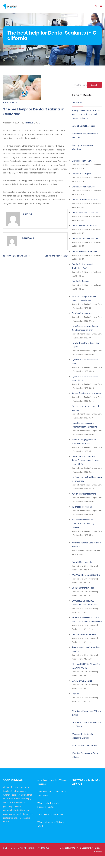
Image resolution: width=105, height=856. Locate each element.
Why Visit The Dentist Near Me (86, 575)
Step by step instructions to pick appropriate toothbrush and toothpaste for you (86, 114)
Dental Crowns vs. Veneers (84, 634)
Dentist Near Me (67, 848)
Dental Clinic (77, 102)
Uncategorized (10, 102)
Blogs (97, 848)
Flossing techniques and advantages (82, 147)
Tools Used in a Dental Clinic (84, 745)
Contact (98, 851)
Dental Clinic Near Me (82, 562)
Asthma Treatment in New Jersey (86, 393)
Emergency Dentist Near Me (84, 587)
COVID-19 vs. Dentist (82, 681)
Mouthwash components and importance (85, 135)
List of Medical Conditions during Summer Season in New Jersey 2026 (85, 460)
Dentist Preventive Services (84, 251)
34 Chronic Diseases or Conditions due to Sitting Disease (83, 523)
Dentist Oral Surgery (81, 173)
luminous (29, 122)
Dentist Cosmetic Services (84, 186)
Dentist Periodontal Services (85, 212)
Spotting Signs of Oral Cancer (16, 255)
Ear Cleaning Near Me (82, 313)
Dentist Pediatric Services (83, 160)
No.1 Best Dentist (85, 848)
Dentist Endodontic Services (84, 225)
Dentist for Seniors (80, 281)
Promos (75, 693)
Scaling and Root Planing (56, 255)
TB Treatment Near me (82, 506)
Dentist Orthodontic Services (85, 199)
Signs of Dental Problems (83, 126)
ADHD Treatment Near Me (84, 493)
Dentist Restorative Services (85, 238)
